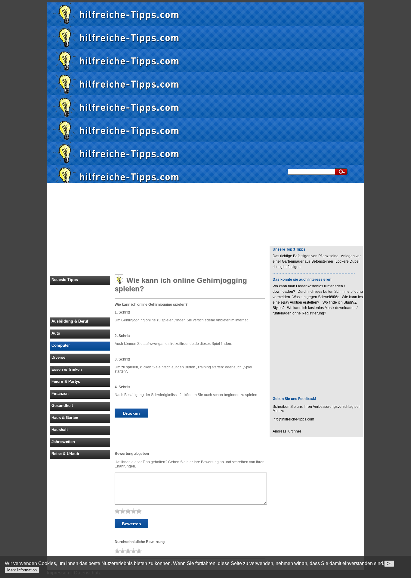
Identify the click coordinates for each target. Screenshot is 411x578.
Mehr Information (22, 570)
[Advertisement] (388, 92)
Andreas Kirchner (287, 431)
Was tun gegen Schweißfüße (315, 297)
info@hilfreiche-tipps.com (293, 419)
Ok (389, 563)
